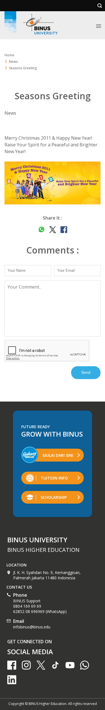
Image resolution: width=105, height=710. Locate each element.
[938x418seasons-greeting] (52, 183)
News (13, 61)
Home (9, 55)
